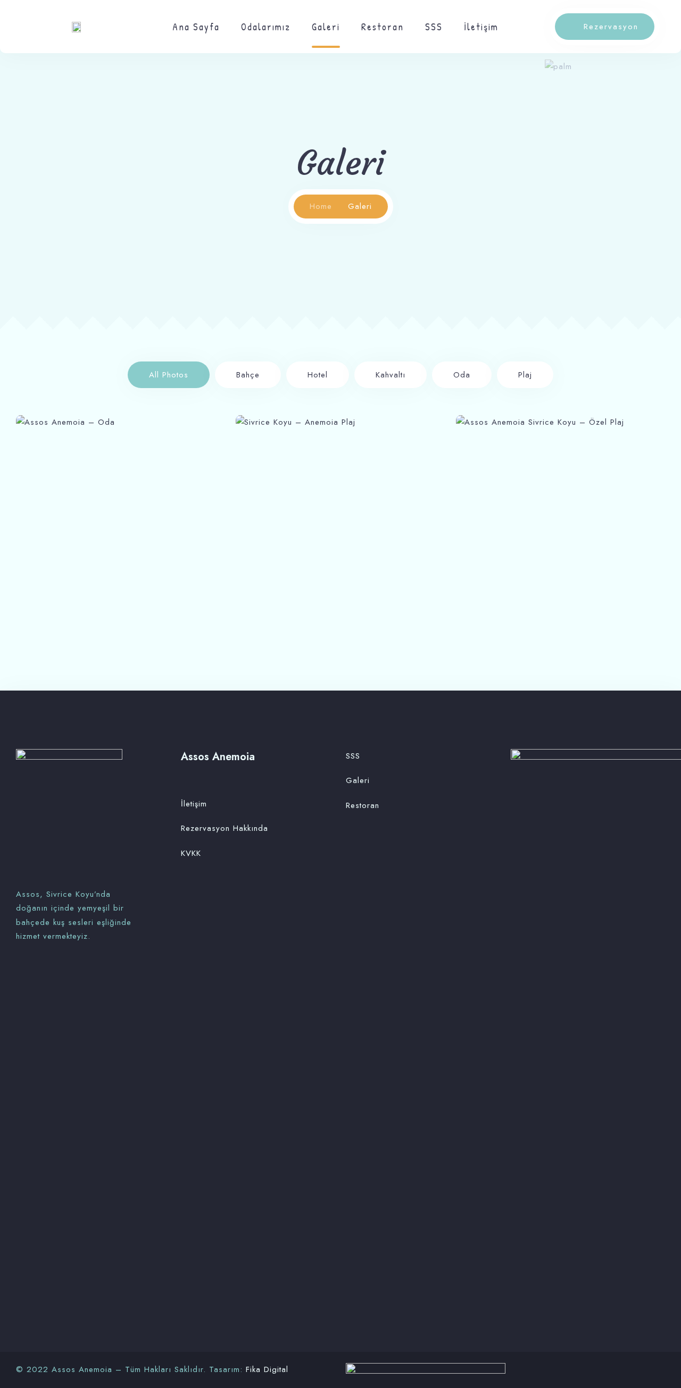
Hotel (318, 375)
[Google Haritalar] (50, 976)
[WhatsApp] (36, 976)
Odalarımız (265, 26)
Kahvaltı (390, 375)
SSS (434, 26)
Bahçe (248, 375)
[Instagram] (21, 976)
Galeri (326, 26)
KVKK (191, 853)
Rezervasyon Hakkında (224, 828)
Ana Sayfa (196, 26)
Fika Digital (267, 1369)
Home (321, 206)
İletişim (481, 26)
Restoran (382, 26)
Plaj (525, 375)
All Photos (168, 375)
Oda (461, 375)
